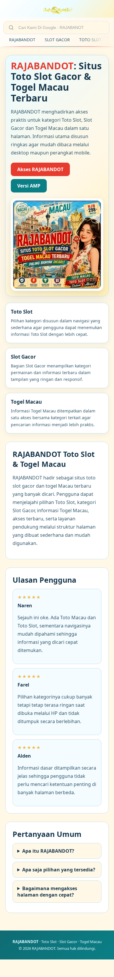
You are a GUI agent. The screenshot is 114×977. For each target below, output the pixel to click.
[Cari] (11, 27)
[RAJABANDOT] (57, 10)
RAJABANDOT (22, 39)
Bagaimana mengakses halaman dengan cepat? (47, 891)
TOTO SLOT (90, 39)
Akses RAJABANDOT (40, 169)
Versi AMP (28, 186)
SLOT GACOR (57, 39)
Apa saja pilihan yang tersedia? (58, 869)
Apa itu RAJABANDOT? (48, 851)
